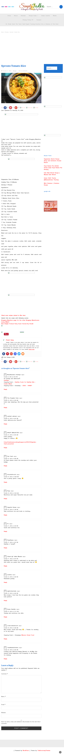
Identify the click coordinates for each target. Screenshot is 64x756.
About (16, 16)
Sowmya (6, 380)
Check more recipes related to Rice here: (13, 315)
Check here (31, 349)
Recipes (14, 71)
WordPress (26, 751)
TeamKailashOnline (12, 648)
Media (54, 16)
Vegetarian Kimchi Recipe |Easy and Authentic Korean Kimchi (52, 161)
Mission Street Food (28, 635)
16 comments (23, 71)
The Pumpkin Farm (12, 398)
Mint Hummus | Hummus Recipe (51, 184)
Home (9, 16)
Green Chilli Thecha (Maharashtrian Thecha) (51, 179)
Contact (38, 20)
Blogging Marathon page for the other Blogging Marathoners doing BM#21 (20, 321)
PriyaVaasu (10, 540)
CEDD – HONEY (27, 386)
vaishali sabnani (12, 416)
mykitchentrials (11, 591)
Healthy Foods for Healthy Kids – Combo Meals (20, 383)
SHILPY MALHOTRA (13, 433)
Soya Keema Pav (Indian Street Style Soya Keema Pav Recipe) (53, 167)
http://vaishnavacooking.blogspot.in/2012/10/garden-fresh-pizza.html (20, 443)
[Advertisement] (32, 46)
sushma (9, 575)
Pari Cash (10, 456)
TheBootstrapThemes (43, 751)
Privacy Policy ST (28, 20)
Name (3, 696)
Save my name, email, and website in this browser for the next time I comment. (21, 722)
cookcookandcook (12, 626)
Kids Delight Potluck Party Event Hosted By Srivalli (17, 324)
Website (3, 713)
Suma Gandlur (11, 609)
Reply (5, 389)
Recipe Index (33, 16)
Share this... (2, 107)
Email (3, 705)
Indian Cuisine (45, 16)
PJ (8, 524)
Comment (4, 674)
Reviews (23, 16)
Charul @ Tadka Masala (14, 556)
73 (47, 205)
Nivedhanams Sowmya (14, 375)
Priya (8, 491)
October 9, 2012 (7, 71)
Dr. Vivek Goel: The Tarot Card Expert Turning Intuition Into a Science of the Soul (32, 24)
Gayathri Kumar (11, 507)
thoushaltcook (11, 474)
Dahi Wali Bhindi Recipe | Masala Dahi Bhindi (52, 174)
